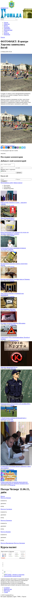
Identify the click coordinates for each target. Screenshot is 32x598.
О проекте (7, 587)
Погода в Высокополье (7, 543)
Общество (7, 24)
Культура (6, 33)
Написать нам (8, 589)
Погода (3, 496)
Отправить (4, 181)
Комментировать (10, 145)
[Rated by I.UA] (7, 573)
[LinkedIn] (13, 148)
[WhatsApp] (20, 148)
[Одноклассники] (4, 148)
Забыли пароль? (17, 182)
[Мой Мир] (6, 148)
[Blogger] (11, 148)
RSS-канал (7, 590)
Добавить (19, 172)
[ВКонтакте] (2, 148)
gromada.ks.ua (4, 7)
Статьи (12, 205)
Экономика (7, 28)
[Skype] (22, 148)
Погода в (6, 497)
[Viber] (18, 148)
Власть (6, 25)
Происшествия (8, 30)
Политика (7, 27)
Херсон (6, 22)
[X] (9, 148)
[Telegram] (25, 148)
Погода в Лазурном (19, 543)
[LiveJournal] (15, 148)
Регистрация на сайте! (7, 182)
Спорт (5, 31)
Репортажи (7, 34)
